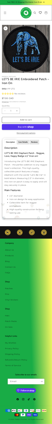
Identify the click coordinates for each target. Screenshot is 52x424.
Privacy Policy (12, 348)
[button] (5, 13)
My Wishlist (10, 343)
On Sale (8, 327)
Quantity (6, 106)
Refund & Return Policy (16, 360)
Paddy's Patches (21, 419)
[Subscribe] (41, 381)
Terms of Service (13, 365)
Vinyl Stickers (11, 300)
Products (9, 255)
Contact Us (10, 267)
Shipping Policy (12, 354)
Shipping (5, 101)
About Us (9, 250)
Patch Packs (11, 321)
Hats (7, 315)
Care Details (23, 142)
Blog (7, 261)
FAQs (7, 273)
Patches (9, 288)
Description (10, 142)
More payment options (26, 133)
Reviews (34, 142)
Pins (7, 294)
